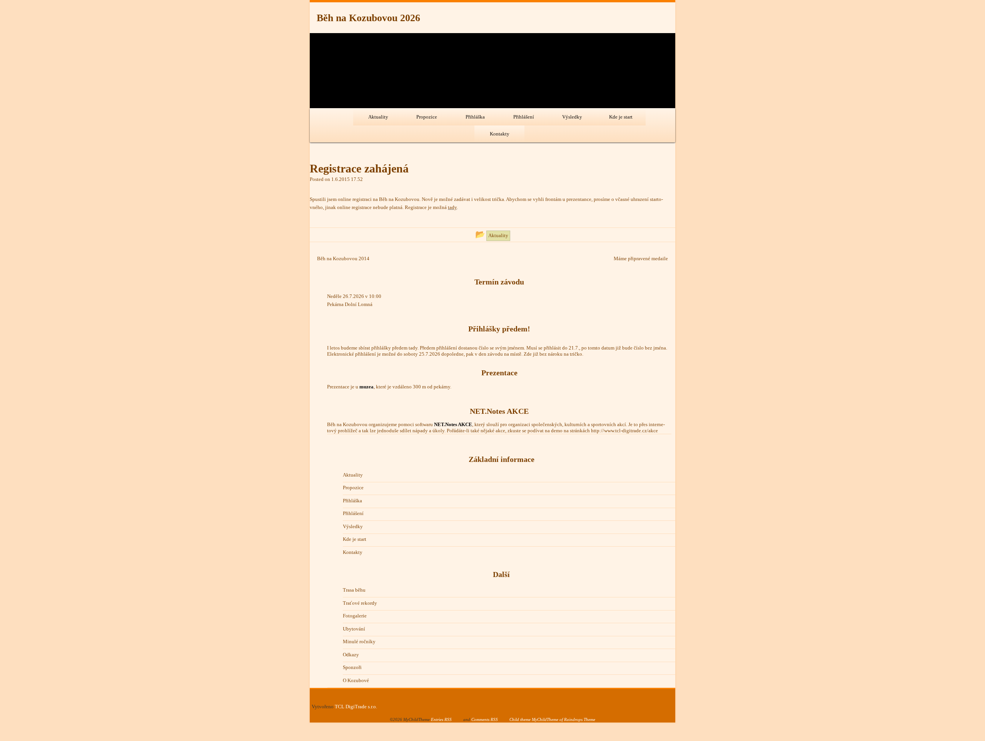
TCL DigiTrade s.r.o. (356, 706)
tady (452, 207)
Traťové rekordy (360, 603)
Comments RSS (484, 719)
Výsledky (572, 117)
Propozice (426, 117)
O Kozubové (356, 680)
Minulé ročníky (359, 641)
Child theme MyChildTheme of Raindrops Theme (552, 719)
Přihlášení (523, 117)
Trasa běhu (354, 590)
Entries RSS (441, 719)
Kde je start (621, 117)
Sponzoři (352, 667)
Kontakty (499, 134)
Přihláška (475, 117)
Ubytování (354, 629)
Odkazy (351, 654)
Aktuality (378, 117)
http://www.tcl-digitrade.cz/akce (624, 430)
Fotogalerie (355, 616)
